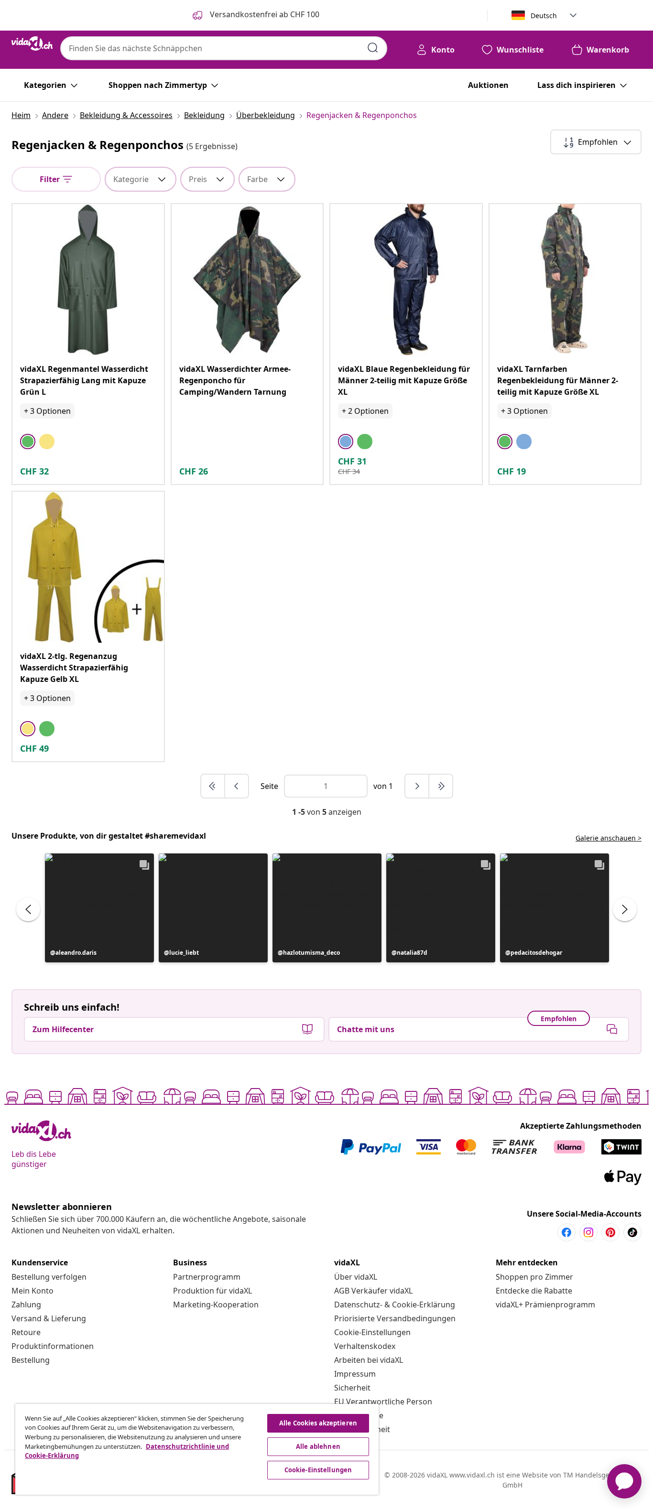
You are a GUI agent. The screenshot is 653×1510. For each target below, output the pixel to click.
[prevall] (213, 786)
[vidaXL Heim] (32, 43)
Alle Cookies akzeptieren (318, 1423)
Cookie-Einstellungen (372, 1332)
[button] (99, 907)
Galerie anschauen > (609, 837)
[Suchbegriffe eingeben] (373, 47)
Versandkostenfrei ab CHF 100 (263, 14)
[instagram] (588, 1232)
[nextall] (440, 786)
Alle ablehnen (318, 1446)
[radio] (27, 441)
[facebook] (566, 1232)
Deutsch (544, 15)
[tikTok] (632, 1232)
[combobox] (223, 48)
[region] (197, 1449)
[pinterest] (610, 1232)
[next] (417, 786)
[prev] (236, 786)
